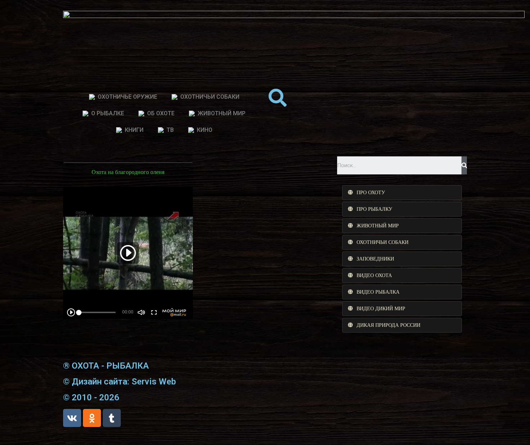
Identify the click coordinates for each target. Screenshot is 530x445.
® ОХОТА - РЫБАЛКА (106, 366)
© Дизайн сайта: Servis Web (119, 382)
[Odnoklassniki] (92, 418)
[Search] (464, 165)
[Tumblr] (112, 418)
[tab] (402, 193)
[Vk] (72, 418)
